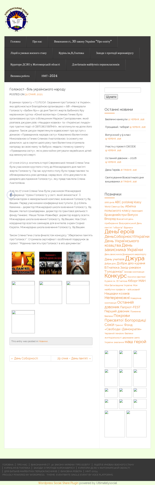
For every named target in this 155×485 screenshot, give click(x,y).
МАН (142, 281)
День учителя (114, 259)
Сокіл (109, 324)
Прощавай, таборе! (117, 126)
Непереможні (117, 297)
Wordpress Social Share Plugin (58, 483)
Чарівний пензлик (114, 333)
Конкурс (116, 275)
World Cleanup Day (114, 206)
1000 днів (109, 202)
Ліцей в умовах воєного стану (28, 53)
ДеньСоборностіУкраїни (127, 236)
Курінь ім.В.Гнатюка (71, 53)
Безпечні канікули (116, 119)
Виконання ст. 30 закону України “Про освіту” (83, 41)
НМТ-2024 (49, 76)
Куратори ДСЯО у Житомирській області (35, 64)
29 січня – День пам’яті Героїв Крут (72, 359)
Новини (43, 341)
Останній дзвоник (119, 304)
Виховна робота (19, 76)
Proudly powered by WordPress (23, 474)
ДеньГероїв (119, 231)
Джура (134, 258)
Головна (15, 41)
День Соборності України (26, 359)
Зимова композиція (134, 272)
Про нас (37, 41)
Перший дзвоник (117, 311)
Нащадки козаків (117, 293)
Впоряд (110, 219)
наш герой (135, 341)
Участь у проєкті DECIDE (120, 146)
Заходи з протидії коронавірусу (115, 53)
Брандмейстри (116, 215)
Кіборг (133, 281)
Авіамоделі (137, 211)
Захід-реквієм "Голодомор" (123, 269)
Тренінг (119, 325)
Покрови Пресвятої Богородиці (125, 317)
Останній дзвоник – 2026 (121, 158)
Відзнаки (128, 227)
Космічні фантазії (137, 277)
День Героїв (112, 169)
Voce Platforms (102, 474)
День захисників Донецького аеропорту (125, 254)
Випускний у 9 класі (118, 134)
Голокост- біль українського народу (37, 89)
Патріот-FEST (130, 307)
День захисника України (124, 247)
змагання (119, 342)
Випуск (133, 215)
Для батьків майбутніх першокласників (95, 64)
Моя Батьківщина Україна (118, 285)
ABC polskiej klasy (128, 202)
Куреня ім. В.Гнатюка (116, 281)
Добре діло (110, 263)
